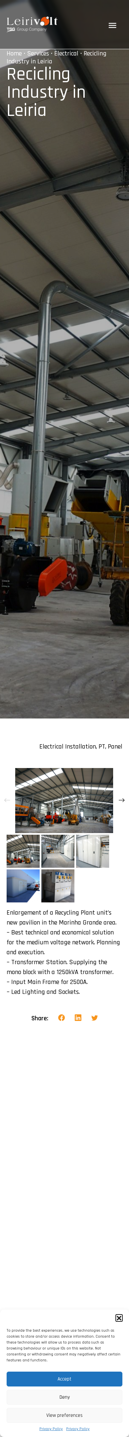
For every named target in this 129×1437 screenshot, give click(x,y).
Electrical (66, 53)
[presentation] (7, 800)
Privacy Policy (51, 1428)
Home (14, 53)
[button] (119, 1317)
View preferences (64, 1415)
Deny (65, 1397)
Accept (64, 1379)
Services (38, 53)
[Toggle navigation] (112, 25)
